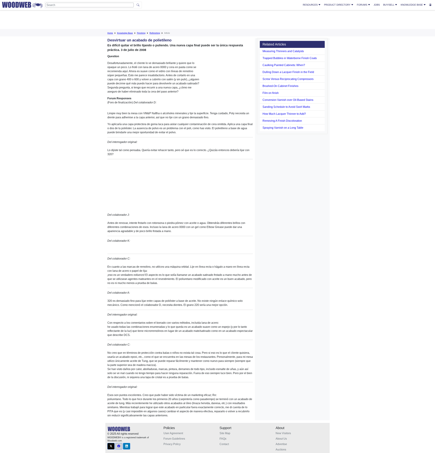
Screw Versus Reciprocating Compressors (288, 79)
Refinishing (155, 33)
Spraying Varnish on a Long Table (283, 127)
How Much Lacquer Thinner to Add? (284, 113)
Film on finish (271, 92)
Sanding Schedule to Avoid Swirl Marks (286, 106)
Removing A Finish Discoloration (282, 120)
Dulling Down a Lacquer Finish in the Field (288, 72)
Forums (362, 4)
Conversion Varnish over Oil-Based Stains (288, 99)
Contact (224, 444)
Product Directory (337, 4)
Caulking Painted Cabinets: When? (284, 65)
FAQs (223, 438)
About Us (281, 438)
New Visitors (283, 433)
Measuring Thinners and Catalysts (283, 51)
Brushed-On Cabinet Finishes (280, 86)
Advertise (281, 444)
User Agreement (173, 433)
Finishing (141, 33)
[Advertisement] (217, 20)
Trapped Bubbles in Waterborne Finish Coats (290, 58)
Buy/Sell (389, 4)
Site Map (225, 433)
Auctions (281, 449)
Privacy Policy (172, 444)
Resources (310, 4)
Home (110, 33)
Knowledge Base (412, 4)
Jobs (377, 4)
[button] (111, 446)
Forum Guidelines (174, 438)
